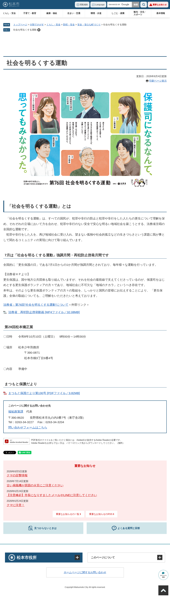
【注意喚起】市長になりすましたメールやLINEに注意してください (52, 495)
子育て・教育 (29, 13)
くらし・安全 (9, 13)
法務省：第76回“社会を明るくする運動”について (35, 304)
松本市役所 (27, 557)
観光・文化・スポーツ (140, 13)
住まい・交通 (73, 13)
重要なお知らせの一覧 (67, 514)
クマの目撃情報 (17, 475)
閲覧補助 (84, 4)
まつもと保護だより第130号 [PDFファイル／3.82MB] (44, 393)
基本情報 (160, 13)
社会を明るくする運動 (25, 29)
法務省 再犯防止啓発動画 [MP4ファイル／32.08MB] (44, 312)
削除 (38, 29)
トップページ (20, 24)
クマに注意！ (16, 505)
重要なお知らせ (160, 4)
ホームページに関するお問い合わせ (85, 572)
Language (100, 4)
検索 (143, 4)
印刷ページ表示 (158, 80)
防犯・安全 (69, 24)
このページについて (103, 557)
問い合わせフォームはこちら (27, 427)
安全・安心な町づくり (89, 24)
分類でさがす (37, 24)
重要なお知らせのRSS (100, 514)
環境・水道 (96, 13)
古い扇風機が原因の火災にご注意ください (35, 485)
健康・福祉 (51, 13)
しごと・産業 (118, 13)
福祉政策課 (15, 411)
